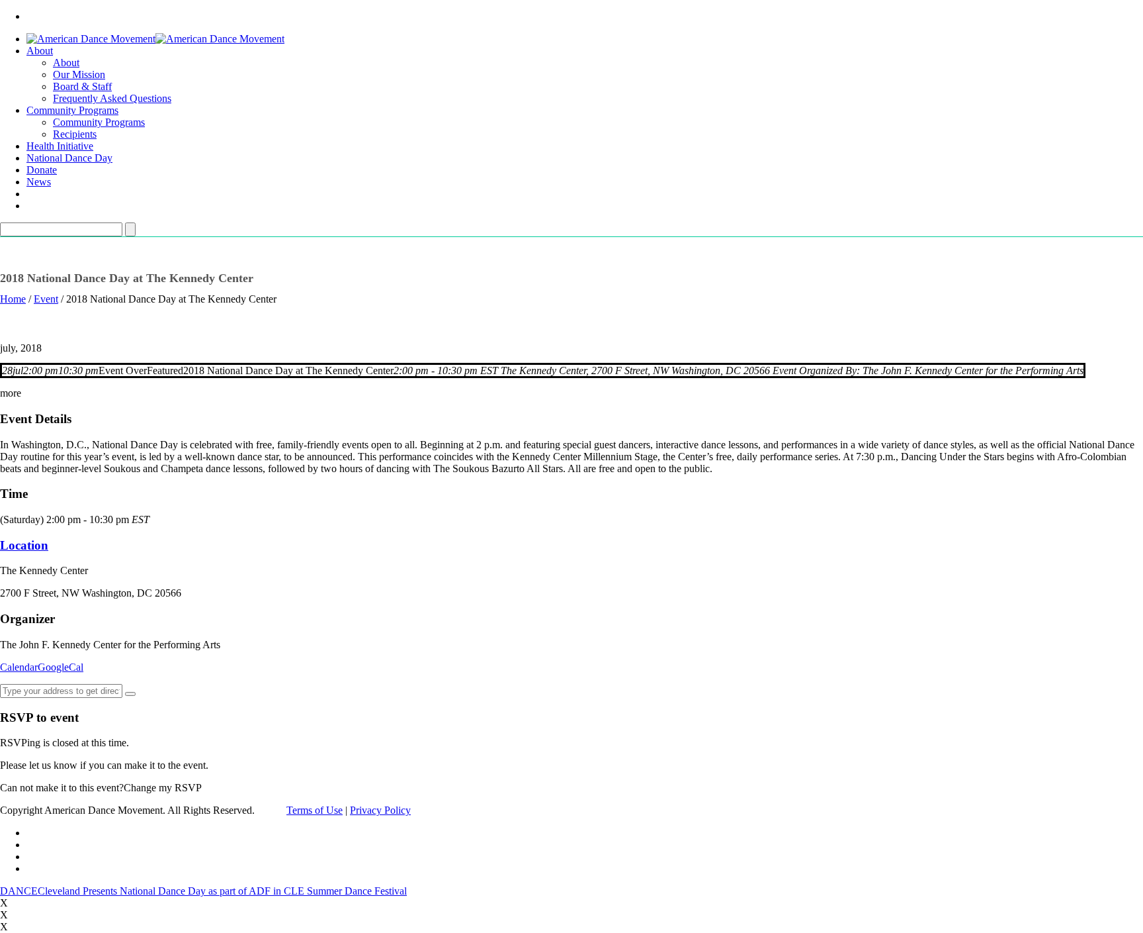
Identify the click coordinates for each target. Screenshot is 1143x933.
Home (13, 299)
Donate (41, 169)
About (39, 50)
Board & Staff (82, 86)
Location (24, 545)
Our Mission (79, 74)
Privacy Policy (380, 810)
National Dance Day (69, 158)
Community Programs (72, 110)
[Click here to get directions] (130, 694)
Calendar (19, 667)
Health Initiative (59, 146)
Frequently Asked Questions (112, 98)
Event (46, 299)
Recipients (75, 134)
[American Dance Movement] (155, 38)
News (38, 181)
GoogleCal (60, 667)
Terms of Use (314, 810)
